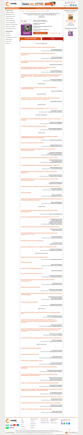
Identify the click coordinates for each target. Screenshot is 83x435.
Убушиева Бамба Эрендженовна (56, 129)
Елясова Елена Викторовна (57, 57)
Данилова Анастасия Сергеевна (56, 229)
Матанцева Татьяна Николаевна (56, 250)
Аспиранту (33, 425)
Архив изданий (9, 39)
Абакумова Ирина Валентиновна (55, 162)
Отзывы (22, 422)
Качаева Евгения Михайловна (56, 70)
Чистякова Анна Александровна (56, 249)
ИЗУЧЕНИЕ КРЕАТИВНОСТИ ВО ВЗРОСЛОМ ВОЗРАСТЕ (32, 240)
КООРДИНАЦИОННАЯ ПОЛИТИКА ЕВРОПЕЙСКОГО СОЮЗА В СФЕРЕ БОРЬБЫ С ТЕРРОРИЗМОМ (41, 402)
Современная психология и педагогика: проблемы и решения (70, 21)
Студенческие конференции (11, 24)
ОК (66, 432)
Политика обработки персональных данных (54, 419)
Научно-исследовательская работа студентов (32, 142)
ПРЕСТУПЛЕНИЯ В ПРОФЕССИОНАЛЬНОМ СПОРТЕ (31, 273)
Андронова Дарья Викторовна (56, 101)
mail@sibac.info (71, 3)
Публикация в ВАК (44, 418)
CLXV (71, 36)
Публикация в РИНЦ (45, 420)
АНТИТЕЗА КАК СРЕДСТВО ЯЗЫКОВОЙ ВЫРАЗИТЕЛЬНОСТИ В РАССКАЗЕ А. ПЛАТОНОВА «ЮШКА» (41, 337)
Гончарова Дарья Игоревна (57, 356)
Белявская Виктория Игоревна (56, 219)
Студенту (33, 421)
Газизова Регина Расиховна (56, 237)
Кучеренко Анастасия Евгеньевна (55, 289)
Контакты (8, 43)
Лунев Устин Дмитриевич (57, 340)
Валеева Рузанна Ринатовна (56, 146)
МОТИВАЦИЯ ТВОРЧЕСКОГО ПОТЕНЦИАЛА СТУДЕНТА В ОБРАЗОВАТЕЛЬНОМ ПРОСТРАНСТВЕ (41, 186)
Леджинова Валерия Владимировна (55, 128)
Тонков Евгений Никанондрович (56, 393)
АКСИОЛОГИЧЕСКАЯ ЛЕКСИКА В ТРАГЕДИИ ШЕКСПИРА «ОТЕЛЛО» (39, 108)
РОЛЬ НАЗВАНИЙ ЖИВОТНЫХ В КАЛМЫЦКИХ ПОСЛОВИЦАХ (33, 126)
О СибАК (7, 33)
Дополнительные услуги (11, 28)
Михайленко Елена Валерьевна (56, 140)
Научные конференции (10, 22)
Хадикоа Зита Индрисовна (57, 189)
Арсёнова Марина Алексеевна (56, 154)
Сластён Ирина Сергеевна (57, 230)
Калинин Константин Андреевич (55, 333)
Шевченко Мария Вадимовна (56, 202)
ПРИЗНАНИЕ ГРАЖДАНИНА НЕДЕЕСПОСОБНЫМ (31, 348)
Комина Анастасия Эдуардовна (56, 122)
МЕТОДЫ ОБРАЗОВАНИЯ (26, 192)
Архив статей (8, 41)
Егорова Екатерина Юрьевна (56, 236)
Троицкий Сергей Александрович (55, 123)
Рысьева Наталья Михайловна (56, 79)
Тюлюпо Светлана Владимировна (55, 214)
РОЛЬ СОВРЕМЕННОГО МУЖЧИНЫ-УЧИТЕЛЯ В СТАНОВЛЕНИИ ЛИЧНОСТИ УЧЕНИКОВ (40, 165)
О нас (22, 418)
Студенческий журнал (10, 20)
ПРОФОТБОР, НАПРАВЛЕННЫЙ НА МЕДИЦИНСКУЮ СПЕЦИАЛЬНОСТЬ (40, 216)
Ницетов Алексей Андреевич (56, 264)
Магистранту (33, 423)
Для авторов (8, 35)
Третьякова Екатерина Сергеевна (55, 406)
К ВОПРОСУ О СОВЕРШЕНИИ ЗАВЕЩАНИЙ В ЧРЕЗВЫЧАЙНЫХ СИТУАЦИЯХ (36, 409)
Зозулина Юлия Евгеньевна (57, 161)
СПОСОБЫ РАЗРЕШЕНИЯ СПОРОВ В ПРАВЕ (30, 354)
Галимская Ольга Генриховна (56, 203)
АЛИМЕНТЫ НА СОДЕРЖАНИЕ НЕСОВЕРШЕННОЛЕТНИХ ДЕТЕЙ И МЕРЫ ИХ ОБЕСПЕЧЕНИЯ (40, 382)
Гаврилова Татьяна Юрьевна (56, 91)
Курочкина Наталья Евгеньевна (56, 305)
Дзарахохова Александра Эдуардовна (54, 153)
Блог (22, 424)
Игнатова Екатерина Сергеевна (56, 378)
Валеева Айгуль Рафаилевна (56, 324)
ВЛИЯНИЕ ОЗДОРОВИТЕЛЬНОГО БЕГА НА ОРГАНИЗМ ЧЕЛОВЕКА (34, 257)
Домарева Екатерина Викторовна (55, 159)
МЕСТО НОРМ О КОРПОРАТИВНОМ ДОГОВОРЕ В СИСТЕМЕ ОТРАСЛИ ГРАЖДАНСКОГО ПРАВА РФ (41, 396)
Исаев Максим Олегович (57, 283)
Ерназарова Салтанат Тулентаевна (55, 222)
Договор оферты (53, 422)
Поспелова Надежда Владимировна (55, 326)
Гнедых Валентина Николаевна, (56, 290)
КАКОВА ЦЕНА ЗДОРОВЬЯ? (26, 262)
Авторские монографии (10, 26)
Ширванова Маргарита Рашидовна (55, 296)
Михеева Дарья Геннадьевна (56, 110)
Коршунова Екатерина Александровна (54, 370)
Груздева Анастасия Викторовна (56, 152)
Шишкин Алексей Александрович (55, 371)
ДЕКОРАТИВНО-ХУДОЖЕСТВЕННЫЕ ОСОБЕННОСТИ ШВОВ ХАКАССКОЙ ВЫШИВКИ (38, 47)
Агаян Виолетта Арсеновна (57, 350)
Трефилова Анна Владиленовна (56, 182)
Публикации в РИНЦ (10, 14)
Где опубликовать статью (11, 37)
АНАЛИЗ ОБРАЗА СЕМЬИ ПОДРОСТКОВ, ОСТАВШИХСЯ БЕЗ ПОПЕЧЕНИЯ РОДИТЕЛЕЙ (38, 246)
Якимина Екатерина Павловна (56, 304)
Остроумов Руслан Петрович (56, 398)
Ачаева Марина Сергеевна (57, 80)
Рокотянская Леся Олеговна (56, 168)
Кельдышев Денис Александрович (55, 183)
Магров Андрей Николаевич (56, 298)
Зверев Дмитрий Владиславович (55, 275)
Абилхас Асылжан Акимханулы (56, 221)
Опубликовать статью (40, 33)
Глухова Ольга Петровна (57, 335)
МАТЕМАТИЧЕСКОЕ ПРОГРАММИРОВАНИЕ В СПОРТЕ (32, 268)
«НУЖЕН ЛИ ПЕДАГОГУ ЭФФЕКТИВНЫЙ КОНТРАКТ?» (32, 360)
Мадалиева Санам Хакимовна (56, 224)
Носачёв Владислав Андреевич (56, 392)
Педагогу (32, 427)
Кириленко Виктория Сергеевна (56, 351)
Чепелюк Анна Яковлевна (57, 411)
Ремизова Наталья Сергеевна (56, 405)
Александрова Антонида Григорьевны (54, 315)
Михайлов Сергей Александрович (55, 377)
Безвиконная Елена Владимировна (55, 364)
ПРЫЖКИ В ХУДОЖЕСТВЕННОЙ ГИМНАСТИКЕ (30, 287)
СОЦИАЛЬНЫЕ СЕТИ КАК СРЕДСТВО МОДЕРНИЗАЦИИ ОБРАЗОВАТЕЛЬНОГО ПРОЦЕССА (39, 157)
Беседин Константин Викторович (55, 380)
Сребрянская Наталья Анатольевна (55, 111)
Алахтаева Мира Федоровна (56, 49)
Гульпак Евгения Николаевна (56, 362)
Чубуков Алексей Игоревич (57, 194)
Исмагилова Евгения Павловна (56, 64)
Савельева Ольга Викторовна (56, 259)
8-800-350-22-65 (71, 2)
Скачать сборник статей (55, 33)
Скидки (22, 420)
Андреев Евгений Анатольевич (56, 145)
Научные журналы (9, 18)
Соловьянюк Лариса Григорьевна (55, 176)
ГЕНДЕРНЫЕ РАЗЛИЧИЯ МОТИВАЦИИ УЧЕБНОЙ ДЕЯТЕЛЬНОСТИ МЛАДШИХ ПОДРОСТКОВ (40, 226)
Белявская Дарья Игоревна (57, 220)
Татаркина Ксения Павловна (56, 400)
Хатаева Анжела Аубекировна (56, 188)
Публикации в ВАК (9, 12)
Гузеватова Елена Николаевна (56, 50)
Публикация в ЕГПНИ (10, 16)
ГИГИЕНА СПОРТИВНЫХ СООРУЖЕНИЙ (29, 302)
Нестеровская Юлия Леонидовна (55, 385)
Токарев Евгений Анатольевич (56, 412)
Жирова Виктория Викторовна (56, 167)
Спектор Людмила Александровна (55, 357)
